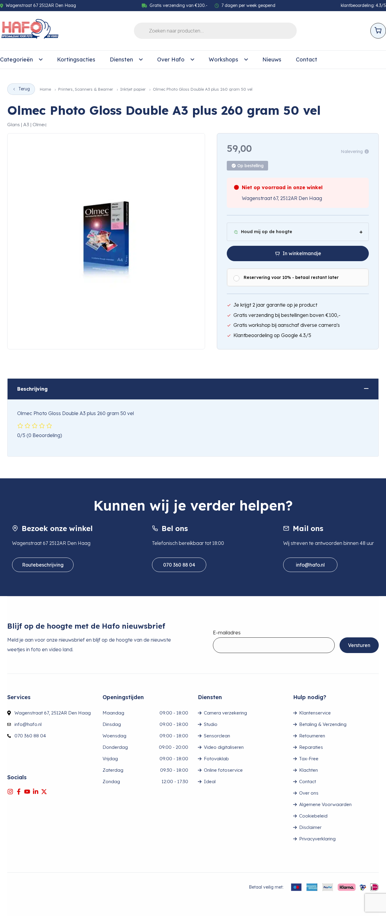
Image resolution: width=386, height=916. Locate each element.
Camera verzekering (225, 713)
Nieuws (271, 59)
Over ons (308, 793)
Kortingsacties (76, 59)
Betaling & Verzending (322, 724)
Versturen (359, 645)
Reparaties (311, 747)
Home (45, 89)
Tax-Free (308, 758)
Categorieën (16, 59)
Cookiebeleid (313, 816)
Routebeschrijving (43, 565)
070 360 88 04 (179, 565)
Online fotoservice (223, 770)
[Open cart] (378, 31)
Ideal (210, 781)
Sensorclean (217, 736)
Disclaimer (310, 827)
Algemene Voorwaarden (325, 804)
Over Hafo (171, 59)
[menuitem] (21, 59)
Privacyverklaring (317, 839)
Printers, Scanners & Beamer (85, 89)
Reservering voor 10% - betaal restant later (291, 277)
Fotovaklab (216, 758)
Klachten (308, 770)
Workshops (223, 59)
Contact (306, 59)
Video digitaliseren (224, 747)
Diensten (121, 59)
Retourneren (312, 736)
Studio (210, 724)
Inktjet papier (133, 89)
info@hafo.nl (310, 565)
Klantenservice (315, 713)
